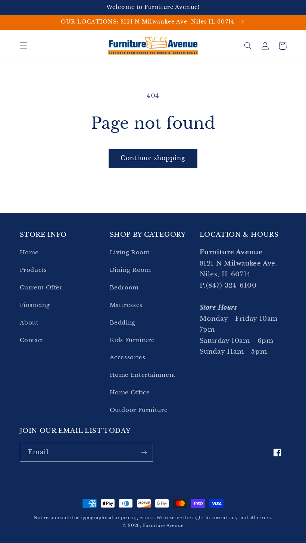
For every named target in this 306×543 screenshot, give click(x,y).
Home (29, 252)
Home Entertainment (143, 375)
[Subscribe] (144, 452)
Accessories (128, 357)
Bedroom (124, 287)
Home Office (130, 392)
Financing (35, 305)
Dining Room (130, 270)
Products (33, 270)
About (29, 322)
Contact (32, 340)
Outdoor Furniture (139, 410)
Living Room (130, 252)
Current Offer (41, 287)
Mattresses (126, 305)
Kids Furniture (132, 340)
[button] (23, 46)
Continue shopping (153, 158)
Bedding (122, 322)
